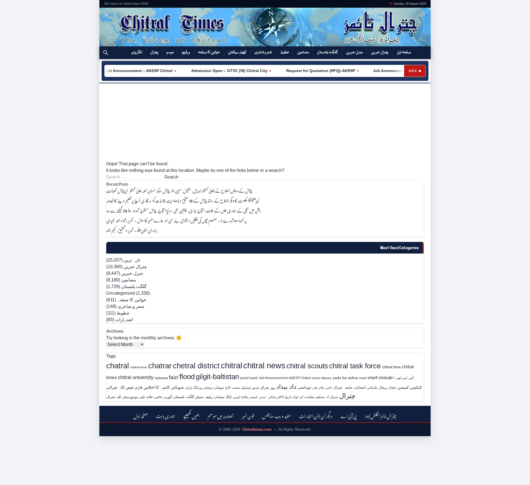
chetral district (196, 365)
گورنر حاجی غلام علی (155, 397)
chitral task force (355, 366)
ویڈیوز (186, 52)
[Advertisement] (265, 122)
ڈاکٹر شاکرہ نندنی (271, 397)
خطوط (284, 52)
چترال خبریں (380, 52)
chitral (231, 365)
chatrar (160, 365)
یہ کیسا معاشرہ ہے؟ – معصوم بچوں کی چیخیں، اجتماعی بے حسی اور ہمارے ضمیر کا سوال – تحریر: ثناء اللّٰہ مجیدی (176, 220)
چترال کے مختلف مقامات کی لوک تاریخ (311, 397)
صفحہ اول (404, 52)
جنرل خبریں (354, 52)
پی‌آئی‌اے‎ (348, 415)
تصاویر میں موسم (221, 415)
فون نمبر (248, 415)
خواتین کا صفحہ (209, 52)
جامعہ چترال (343, 387)
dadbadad (161, 378)
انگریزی (136, 52)
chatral (117, 365)
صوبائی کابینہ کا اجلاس (164, 387)
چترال (154, 52)
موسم (170, 52)
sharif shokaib (380, 377)
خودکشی (304, 387)
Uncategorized (120, 293)
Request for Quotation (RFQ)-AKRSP (314, 70)
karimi (316, 378)
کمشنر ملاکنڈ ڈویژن (245, 397)
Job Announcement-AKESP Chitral (285, 378)
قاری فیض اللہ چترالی (124, 387)
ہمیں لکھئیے (191, 415)
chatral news (138, 367)
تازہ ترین (132, 260)
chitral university (135, 377)
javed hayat (249, 378)
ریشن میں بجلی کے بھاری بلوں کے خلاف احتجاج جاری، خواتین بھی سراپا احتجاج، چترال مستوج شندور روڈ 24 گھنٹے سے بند (184, 210)
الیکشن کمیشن (409, 387)
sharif (362, 378)
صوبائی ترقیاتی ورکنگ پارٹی (204, 388)
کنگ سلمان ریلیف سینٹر (213, 397)
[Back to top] (12, 477)
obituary (326, 378)
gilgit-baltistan (217, 376)
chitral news (264, 365)
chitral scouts (307, 366)
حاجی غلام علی (322, 387)
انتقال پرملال (387, 387)
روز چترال (267, 387)
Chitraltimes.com (257, 429)
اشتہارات (124, 319)
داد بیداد (286, 386)
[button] (105, 52)
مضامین (303, 52)
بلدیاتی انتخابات (365, 387)
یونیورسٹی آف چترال (122, 397)
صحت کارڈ (232, 388)
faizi (173, 377)
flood (187, 376)
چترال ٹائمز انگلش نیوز (380, 415)
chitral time (391, 367)
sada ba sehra (345, 377)
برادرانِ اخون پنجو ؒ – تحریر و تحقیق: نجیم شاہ (132, 230)
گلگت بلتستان (327, 52)
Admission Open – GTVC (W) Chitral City (223, 70)
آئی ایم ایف (405, 378)
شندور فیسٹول (250, 387)
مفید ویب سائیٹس (276, 415)
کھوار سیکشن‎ (237, 52)
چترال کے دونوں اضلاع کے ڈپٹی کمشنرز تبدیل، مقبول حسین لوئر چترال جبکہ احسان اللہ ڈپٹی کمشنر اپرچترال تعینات (179, 190)
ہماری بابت (165, 415)
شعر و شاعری (263, 52)
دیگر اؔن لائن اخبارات (315, 415)
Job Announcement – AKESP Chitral (133, 70)
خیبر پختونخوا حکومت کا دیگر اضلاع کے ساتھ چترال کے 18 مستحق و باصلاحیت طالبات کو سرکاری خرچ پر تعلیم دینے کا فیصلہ (182, 200)
